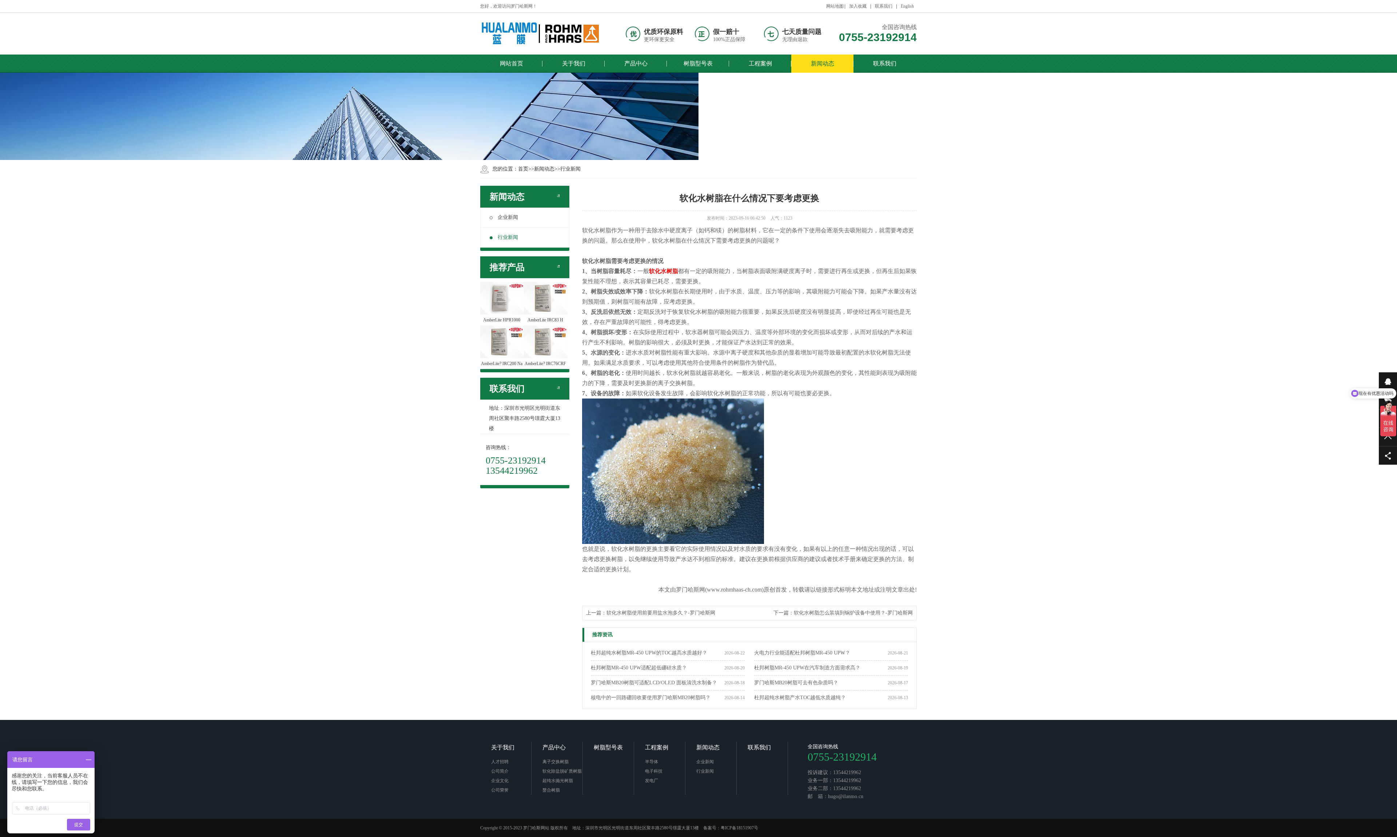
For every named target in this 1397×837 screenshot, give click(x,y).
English (907, 6)
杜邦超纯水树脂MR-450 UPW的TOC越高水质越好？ (649, 653)
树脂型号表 (608, 747)
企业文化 (500, 780)
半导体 (651, 761)
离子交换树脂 (555, 761)
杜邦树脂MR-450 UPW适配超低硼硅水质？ (639, 667)
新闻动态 (544, 169)
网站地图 (835, 6)
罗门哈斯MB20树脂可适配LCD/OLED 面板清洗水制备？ (654, 682)
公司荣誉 (500, 790)
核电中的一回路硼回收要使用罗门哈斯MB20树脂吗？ (651, 697)
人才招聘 (500, 761)
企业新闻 (508, 217)
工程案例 (656, 747)
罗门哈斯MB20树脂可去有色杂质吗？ (796, 682)
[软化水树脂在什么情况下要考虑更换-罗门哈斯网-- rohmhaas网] (540, 33)
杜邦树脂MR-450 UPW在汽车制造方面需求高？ (807, 667)
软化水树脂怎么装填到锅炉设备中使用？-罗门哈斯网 (853, 613)
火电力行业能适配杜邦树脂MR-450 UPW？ (802, 653)
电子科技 (653, 771)
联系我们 (883, 6)
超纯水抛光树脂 (557, 780)
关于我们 (502, 747)
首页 (523, 169)
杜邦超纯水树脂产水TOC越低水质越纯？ (800, 697)
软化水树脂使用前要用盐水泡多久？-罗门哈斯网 (660, 613)
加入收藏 (858, 6)
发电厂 (651, 780)
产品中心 (554, 747)
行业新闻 (570, 169)
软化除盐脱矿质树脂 (562, 771)
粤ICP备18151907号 (739, 827)
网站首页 (511, 63)
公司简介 (500, 771)
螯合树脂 (551, 790)
